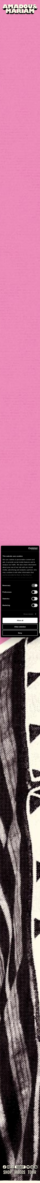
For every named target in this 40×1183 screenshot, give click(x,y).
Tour (32, 1172)
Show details (28, 614)
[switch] (34, 592)
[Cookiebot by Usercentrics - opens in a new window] (28, 548)
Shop (7, 1172)
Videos (19, 1172)
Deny (20, 633)
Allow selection (20, 627)
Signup (20, 1167)
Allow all (20, 620)
